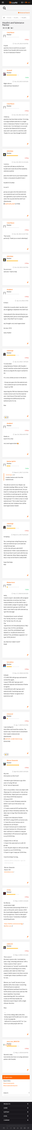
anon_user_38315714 (13, 1041)
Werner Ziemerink (12, 760)
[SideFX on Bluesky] (14, 1128)
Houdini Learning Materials (16, 17)
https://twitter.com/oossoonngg (13, 923)
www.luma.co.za (8, 872)
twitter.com (7, 926)
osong (8, 890)
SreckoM (9, 70)
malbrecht (10, 944)
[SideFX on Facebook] (4, 1128)
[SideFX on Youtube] (25, 1128)
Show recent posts (8, 1083)
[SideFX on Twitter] (7, 1128)
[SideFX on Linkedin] (28, 1128)
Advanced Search (24, 12)
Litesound (10, 714)
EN (24, 2)
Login (28, 2)
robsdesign (10, 350)
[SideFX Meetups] (18, 1128)
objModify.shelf (10, 204)
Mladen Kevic (11, 582)
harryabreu (10, 662)
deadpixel (10, 289)
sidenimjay (10, 151)
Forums (9, 17)
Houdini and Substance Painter (24, 17)
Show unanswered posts (10, 1085)
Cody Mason (10, 32)
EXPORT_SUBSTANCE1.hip (13, 739)
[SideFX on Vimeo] (21, 1128)
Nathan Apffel (11, 461)
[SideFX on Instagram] (11, 1128)
